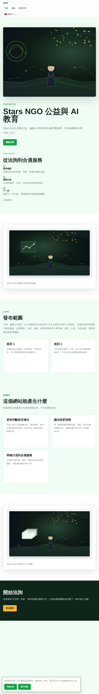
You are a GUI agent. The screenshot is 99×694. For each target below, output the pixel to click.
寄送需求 (10, 608)
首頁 (6, 8)
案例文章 (22, 8)
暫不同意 (24, 687)
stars (5, 3)
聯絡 (13, 8)
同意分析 (10, 687)
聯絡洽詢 (10, 142)
